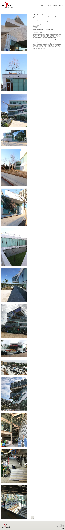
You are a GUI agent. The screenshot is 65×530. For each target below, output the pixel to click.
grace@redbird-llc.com (60, 526)
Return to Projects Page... (39, 48)
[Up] (32, 517)
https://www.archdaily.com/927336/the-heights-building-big (43, 29)
